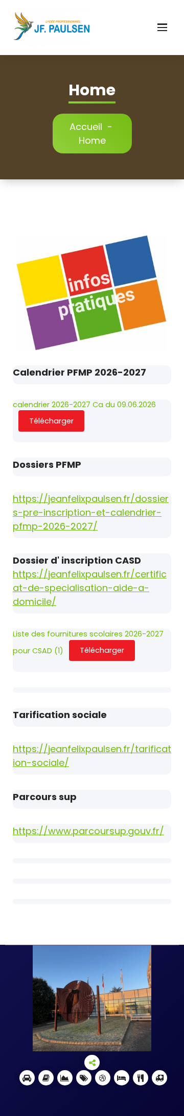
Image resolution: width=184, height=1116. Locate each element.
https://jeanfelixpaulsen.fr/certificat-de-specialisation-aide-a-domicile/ (90, 588)
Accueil (86, 126)
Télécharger (51, 421)
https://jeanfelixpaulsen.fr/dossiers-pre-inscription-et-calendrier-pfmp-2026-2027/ (91, 512)
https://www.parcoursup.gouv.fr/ (88, 831)
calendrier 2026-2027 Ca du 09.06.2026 (84, 405)
